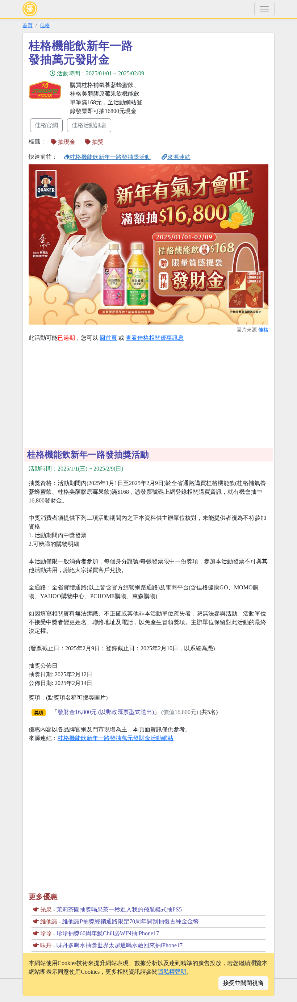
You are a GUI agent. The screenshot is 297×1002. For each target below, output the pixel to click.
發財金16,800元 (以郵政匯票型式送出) (106, 712)
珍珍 (46, 933)
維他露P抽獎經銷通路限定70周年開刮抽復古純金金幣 (130, 921)
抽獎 (97, 142)
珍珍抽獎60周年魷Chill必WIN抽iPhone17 (108, 933)
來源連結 (179, 157)
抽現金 (66, 142)
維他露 (49, 921)
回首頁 (108, 338)
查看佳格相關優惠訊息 (155, 338)
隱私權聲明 (172, 972)
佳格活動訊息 (89, 125)
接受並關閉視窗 (243, 983)
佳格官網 (46, 125)
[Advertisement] (214, 89)
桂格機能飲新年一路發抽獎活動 (110, 157)
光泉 (46, 909)
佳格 (45, 25)
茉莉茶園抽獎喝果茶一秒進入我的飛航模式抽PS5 (119, 909)
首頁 (27, 25)
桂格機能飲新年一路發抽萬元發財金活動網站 (115, 738)
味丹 (46, 945)
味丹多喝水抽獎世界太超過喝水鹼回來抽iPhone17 (120, 945)
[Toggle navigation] (264, 9)
